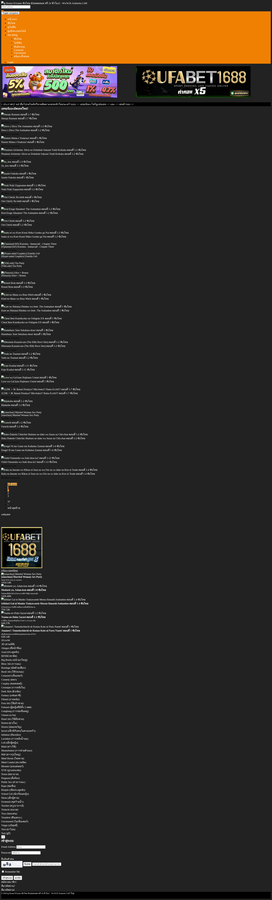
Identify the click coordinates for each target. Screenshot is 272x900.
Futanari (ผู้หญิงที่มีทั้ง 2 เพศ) (16, 707)
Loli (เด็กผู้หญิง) (9, 742)
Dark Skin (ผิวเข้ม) (11, 691)
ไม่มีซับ (18, 42)
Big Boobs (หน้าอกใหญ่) (14, 660)
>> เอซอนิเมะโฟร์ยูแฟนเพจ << (93, 104)
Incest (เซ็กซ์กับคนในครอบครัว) (18, 730)
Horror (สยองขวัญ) (11, 727)
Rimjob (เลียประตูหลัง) (13, 790)
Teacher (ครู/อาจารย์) (12, 805)
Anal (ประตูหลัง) (10, 652)
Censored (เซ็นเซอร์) (12, 675)
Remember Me (12, 871)
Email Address (8, 846)
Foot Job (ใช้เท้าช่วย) (12, 703)
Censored (18, 50)
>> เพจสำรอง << (125, 104)
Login (11, 62)
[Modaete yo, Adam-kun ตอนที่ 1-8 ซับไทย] (24, 586)
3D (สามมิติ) (8, 644)
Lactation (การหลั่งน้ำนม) (14, 738)
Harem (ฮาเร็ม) (9, 723)
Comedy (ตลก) (9, 679)
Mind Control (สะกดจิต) (13, 762)
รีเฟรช (27, 864)
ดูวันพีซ (12, 27)
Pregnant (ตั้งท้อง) (10, 778)
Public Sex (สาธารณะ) (13, 782)
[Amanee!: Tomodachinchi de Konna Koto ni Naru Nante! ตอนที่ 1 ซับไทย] (40, 626)
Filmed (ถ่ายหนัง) (10, 699)
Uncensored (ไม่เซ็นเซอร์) (14, 821)
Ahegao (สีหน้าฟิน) (11, 648)
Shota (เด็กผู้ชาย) (10, 797)
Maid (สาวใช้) (8, 746)
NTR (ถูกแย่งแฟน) (11, 770)
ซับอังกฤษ (19, 46)
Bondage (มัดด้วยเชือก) (13, 667)
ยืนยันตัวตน (7, 859)
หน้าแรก (12, 19)
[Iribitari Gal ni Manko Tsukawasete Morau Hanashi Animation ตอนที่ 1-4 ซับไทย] (43, 599)
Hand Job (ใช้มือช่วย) (12, 719)
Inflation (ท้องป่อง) (11, 734)
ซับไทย (11, 23)
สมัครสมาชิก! (9, 882)
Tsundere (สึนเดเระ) (11, 817)
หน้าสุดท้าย (14, 508)
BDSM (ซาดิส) (9, 656)
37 (9, 501)
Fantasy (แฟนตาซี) (11, 695)
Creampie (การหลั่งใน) (13, 687)
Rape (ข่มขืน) (8, 786)
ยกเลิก (18, 878)
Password (6, 852)
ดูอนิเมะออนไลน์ (17, 31)
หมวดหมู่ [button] (12, 35)
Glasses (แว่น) (8, 715)
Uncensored (20, 53)
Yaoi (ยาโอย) (8, 829)
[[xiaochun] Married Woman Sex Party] (21, 574)
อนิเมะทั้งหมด (21, 56)
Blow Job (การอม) (11, 664)
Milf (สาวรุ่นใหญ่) (10, 754)
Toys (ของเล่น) (9, 813)
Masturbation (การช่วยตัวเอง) (16, 750)
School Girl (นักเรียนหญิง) (15, 794)
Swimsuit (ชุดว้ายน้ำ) (12, 801)
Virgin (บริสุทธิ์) (9, 825)
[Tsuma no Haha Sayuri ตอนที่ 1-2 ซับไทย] (23, 613)
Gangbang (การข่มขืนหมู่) (15, 711)
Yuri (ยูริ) (6, 833)
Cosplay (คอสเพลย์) (11, 683)
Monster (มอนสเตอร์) (12, 766)
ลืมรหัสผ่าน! (8, 889)
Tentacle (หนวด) (9, 809)
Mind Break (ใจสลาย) (12, 758)
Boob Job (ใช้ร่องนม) (12, 671)
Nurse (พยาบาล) (10, 774)
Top (72, 893)
